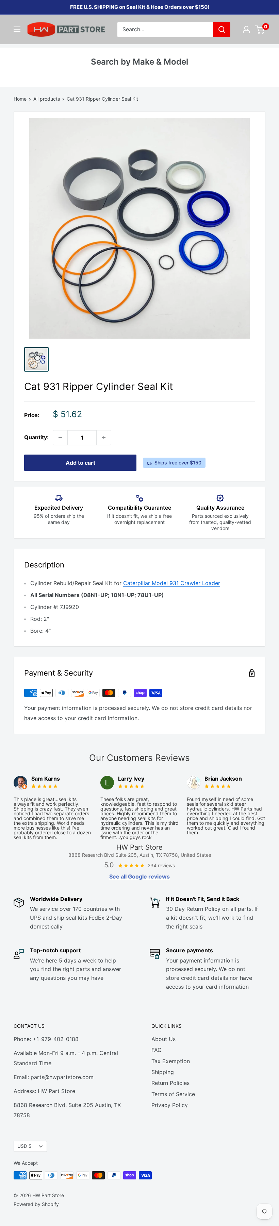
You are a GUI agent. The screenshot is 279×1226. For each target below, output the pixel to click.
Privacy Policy (169, 1105)
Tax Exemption (170, 1061)
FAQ (156, 1049)
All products (46, 99)
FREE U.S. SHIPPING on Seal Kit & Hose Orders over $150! (139, 7)
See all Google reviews (139, 876)
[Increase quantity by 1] (104, 437)
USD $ (24, 1146)
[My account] (246, 29)
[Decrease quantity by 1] (60, 437)
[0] (260, 29)
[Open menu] (17, 29)
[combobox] (165, 29)
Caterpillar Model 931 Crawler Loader (171, 583)
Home (20, 99)
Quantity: (36, 437)
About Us (163, 1039)
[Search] (221, 29)
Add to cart (80, 462)
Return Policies (170, 1082)
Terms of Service (173, 1094)
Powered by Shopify (36, 1204)
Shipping (162, 1072)
